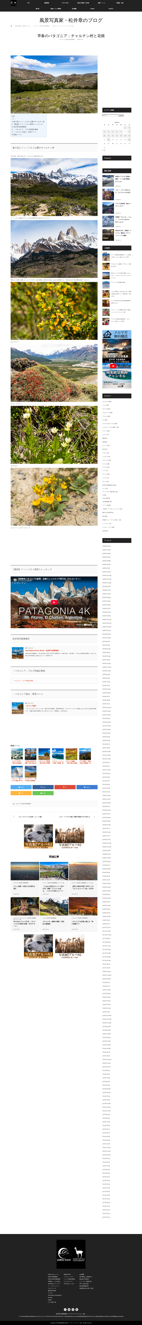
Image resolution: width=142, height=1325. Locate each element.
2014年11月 (105, 1063)
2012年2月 (105, 1184)
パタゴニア (36, 26)
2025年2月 (105, 612)
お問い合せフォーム (53, 1274)
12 (112, 135)
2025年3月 (105, 608)
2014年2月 (105, 1096)
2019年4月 (105, 869)
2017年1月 (105, 968)
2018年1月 (105, 924)
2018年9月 (105, 894)
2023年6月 (105, 685)
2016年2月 (105, 1008)
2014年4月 (105, 1089)
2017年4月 (105, 957)
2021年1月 (105, 792)
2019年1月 (105, 880)
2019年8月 (105, 854)
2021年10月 (105, 759)
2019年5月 (105, 865)
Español (50, 1297)
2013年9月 (105, 1114)
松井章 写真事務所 (44, 26)
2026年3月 (105, 564)
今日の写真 (105, 498)
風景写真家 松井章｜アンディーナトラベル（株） (71, 1322)
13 (116, 135)
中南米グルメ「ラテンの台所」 (110, 520)
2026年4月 (105, 561)
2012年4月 (105, 1177)
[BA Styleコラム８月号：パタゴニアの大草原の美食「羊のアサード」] (25, 906)
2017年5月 (105, 953)
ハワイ (104, 470)
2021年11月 (105, 755)
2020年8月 (105, 810)
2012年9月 (105, 1158)
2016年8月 (105, 986)
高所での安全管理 (107, 512)
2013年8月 (105, 1118)
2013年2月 (105, 1140)
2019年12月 (105, 839)
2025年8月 (105, 590)
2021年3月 (105, 784)
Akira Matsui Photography (55, 1295)
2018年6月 (105, 905)
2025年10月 (105, 583)
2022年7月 (105, 726)
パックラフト (105, 523)
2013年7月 (105, 1122)
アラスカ (104, 467)
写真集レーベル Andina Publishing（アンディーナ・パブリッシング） (54, 1284)
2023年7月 (105, 682)
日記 (103, 516)
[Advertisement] (54, 50)
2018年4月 (105, 913)
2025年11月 (105, 579)
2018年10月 (105, 891)
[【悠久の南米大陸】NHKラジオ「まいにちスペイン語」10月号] (83, 871)
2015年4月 (105, 1045)
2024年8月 (105, 634)
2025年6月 (105, 597)
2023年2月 (105, 700)
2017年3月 (105, 960)
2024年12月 (105, 619)
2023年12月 (105, 663)
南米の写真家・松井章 (83, 3)
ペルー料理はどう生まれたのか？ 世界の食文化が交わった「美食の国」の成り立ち (121, 294)
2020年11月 (105, 799)
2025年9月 (105, 586)
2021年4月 (105, 781)
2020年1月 (105, 836)
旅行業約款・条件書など (86, 1276)
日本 (103, 449)
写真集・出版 (119, 3)
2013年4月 (105, 1133)
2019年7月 (105, 858)
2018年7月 (105, 902)
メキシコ (104, 453)
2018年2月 (105, 920)
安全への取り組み (84, 1283)
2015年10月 (105, 1023)
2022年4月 (105, 737)
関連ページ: (17, 135)
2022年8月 (105, 722)
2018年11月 (105, 887)
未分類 (104, 531)
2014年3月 (105, 1092)
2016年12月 (105, 971)
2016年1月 (105, 1012)
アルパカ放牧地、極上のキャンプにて (122, 205)
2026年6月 (105, 553)
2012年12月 (105, 1147)
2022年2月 (105, 744)
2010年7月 (105, 1206)
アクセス (50, 1293)
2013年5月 (105, 1129)
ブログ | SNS (65, 3)
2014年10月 (105, 1067)
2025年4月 (105, 605)
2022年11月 (105, 711)
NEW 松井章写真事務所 (54, 1279)
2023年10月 (105, 671)
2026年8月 (105, 546)
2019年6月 (105, 861)
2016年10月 (105, 979)
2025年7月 (105, 594)
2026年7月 (105, 550)
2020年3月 (105, 828)
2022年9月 (105, 718)
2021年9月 (105, 762)
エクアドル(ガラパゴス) (108, 423)
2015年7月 (105, 1034)
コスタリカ (105, 456)
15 (125, 135)
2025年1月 (105, 616)
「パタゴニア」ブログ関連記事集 (25, 129)
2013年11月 (105, 1107)
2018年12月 (105, 883)
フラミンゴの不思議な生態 (118, 282)
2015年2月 (105, 1052)
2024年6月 (105, 641)
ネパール (104, 474)
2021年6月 (105, 773)
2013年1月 (105, 1144)
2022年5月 (105, 733)
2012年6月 (105, 1169)
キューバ (104, 445)
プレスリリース (52, 1288)
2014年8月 (105, 1074)
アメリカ (104, 464)
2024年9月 (105, 630)
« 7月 (103, 150)
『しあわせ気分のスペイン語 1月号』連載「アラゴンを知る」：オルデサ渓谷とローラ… (53, 888)
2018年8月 (105, 898)
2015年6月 (105, 1037)
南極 (103, 438)
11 (108, 135)
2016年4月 (105, 1001)
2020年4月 (105, 825)
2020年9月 (105, 806)
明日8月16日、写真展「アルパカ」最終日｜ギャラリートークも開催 (123, 233)
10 (104, 135)
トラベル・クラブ (107, 527)
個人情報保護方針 (84, 1286)
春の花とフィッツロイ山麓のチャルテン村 (29, 122)
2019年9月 (105, 850)
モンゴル (104, 481)
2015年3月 (105, 1048)
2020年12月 (105, 795)
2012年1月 (105, 1188)
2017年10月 (105, 935)
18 (108, 139)
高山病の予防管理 (84, 1279)
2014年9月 (105, 1070)
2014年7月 (105, 1078)
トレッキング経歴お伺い (86, 1281)
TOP (28, 3)
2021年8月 (105, 766)
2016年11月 (105, 975)
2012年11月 (105, 1151)
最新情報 (46, 3)
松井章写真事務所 (19, 127)
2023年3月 (105, 696)
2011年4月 (105, 1191)
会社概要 (74, 8)
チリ (103, 420)
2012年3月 (105, 1180)
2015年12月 (105, 1015)
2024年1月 (105, 660)
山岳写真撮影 (105, 501)
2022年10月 (105, 715)
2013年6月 (105, 1125)
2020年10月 (105, 803)
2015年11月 (105, 1019)
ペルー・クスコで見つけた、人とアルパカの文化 (122, 191)
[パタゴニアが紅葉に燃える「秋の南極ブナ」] (83, 906)
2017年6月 (105, 949)
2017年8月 (105, 942)
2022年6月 (105, 729)
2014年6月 (105, 1081)
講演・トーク (101, 3)
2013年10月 (105, 1111)
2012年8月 (105, 1162)
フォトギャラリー (68, 1281)
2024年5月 (105, 645)
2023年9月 (105, 674)
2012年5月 (105, 1173)
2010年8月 (105, 1202)
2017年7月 (105, 946)
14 (121, 135)
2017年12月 (105, 927)
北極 (103, 442)
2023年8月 (105, 678)
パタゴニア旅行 (30, 706)
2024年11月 (105, 623)
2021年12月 (105, 751)
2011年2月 (105, 1195)
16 (129, 135)
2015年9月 (105, 1026)
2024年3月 (105, 652)
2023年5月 (105, 689)
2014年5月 (105, 1085)
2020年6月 (105, 817)
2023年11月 (105, 667)
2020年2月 (105, 832)
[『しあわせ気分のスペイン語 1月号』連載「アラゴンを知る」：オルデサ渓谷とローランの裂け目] (54, 871)
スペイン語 (61, 883)
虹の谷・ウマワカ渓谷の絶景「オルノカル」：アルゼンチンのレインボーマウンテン (121, 275)
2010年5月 (105, 1210)
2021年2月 (105, 788)
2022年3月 (105, 740)
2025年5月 (105, 601)
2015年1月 (105, 1056)
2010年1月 (105, 1217)
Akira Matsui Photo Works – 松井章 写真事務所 (42, 650)
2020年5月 (105, 821)
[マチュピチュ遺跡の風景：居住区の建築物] (54, 906)
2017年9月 (105, 938)
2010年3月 (105, 1213)
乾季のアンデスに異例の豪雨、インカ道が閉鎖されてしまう (122, 179)
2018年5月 (105, 909)
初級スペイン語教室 (56, 8)
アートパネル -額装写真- (108, 491)
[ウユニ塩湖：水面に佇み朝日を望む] (25, 871)
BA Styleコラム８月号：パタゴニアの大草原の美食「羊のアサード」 (24, 924)
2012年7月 (105, 1166)
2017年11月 (105, 931)
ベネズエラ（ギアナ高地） (109, 427)
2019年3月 (105, 872)
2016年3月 (105, 1004)
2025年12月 (105, 575)
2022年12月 (105, 707)
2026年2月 (105, 568)
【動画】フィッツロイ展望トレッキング (28, 124)
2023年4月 (105, 693)
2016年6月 (105, 993)
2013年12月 (105, 1103)
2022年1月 (105, 748)
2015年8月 (105, 1030)
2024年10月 (105, 627)
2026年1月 (105, 572)
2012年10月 (105, 1155)
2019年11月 (105, 843)
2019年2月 (105, 876)
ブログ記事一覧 (52, 1302)
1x (103, 495)
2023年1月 (105, 704)
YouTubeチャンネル (69, 1283)
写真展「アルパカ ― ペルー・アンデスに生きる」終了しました (123, 219)
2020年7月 (105, 814)
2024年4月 (105, 649)
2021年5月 (105, 777)
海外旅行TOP (67, 1274)
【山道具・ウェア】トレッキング (111, 509)
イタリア (104, 434)
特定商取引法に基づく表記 (86, 1288)
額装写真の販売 (52, 1290)
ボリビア (16, 883)
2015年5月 (105, 1041)
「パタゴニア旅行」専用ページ (24, 132)
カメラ (104, 488)
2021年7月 (105, 770)
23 (129, 139)
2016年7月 (105, 990)
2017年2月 (105, 964)
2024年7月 (105, 638)
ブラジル (104, 416)
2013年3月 (105, 1136)
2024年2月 (105, 656)
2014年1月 (105, 1100)
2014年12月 (105, 1059)
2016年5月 (105, 997)
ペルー (44, 918)
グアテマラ (105, 460)
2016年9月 (105, 982)
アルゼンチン (23, 918)
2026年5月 (105, 557)
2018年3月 (105, 916)
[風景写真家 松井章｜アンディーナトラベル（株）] (13, 3)
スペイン (45, 883)
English (92, 8)
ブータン (104, 478)
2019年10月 (105, 847)
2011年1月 (105, 1199)
